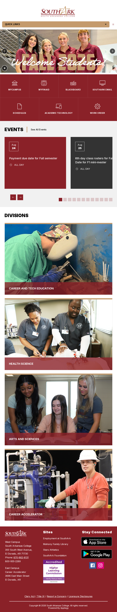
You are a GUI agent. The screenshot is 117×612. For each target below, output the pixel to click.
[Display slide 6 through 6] (83, 199)
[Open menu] (113, 24)
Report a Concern (56, 596)
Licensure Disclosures (80, 596)
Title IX (40, 596)
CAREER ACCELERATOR (25, 514)
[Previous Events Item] (13, 197)
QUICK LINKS (12, 24)
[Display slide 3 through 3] (69, 199)
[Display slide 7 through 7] (88, 199)
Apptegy (64, 608)
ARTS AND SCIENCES (24, 439)
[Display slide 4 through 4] (74, 199)
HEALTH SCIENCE (21, 363)
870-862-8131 (21, 557)
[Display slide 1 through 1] (60, 199)
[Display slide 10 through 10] (101, 199)
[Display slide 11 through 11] (106, 199)
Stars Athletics (51, 549)
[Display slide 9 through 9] (97, 199)
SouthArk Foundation (54, 555)
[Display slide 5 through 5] (78, 199)
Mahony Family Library (55, 544)
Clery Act (30, 596)
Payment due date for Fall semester (33, 158)
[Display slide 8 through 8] (92, 199)
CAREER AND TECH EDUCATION (31, 288)
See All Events (38, 129)
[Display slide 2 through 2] (65, 199)
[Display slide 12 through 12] (110, 199)
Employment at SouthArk (57, 538)
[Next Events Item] (20, 197)
